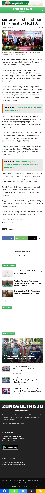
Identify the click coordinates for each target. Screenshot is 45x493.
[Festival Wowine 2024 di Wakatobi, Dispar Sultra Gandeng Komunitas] (7, 273)
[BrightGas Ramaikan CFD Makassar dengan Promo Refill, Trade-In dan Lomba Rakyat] (6, 391)
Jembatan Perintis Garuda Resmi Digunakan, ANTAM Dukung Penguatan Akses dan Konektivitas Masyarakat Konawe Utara (22, 356)
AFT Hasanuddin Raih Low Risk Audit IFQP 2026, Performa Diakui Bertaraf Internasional (27, 369)
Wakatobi (18, 15)
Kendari (37, 417)
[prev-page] (3, 301)
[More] (39, 238)
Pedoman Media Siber (34, 480)
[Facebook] (20, 255)
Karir (10, 480)
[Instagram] (24, 255)
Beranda (4, 15)
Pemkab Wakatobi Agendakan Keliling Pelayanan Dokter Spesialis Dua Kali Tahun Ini (28, 283)
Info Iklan (4, 480)
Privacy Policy (22, 482)
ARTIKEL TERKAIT (9, 265)
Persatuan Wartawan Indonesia (13, 439)
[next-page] (6, 301)
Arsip (24, 480)
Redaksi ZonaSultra (22, 251)
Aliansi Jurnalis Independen (12, 436)
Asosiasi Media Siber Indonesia (13, 441)
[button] (3, 10)
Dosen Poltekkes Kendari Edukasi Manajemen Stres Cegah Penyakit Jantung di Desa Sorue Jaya (27, 380)
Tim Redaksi (17, 480)
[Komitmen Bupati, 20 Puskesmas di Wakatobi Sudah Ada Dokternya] (7, 293)
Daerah (11, 15)
